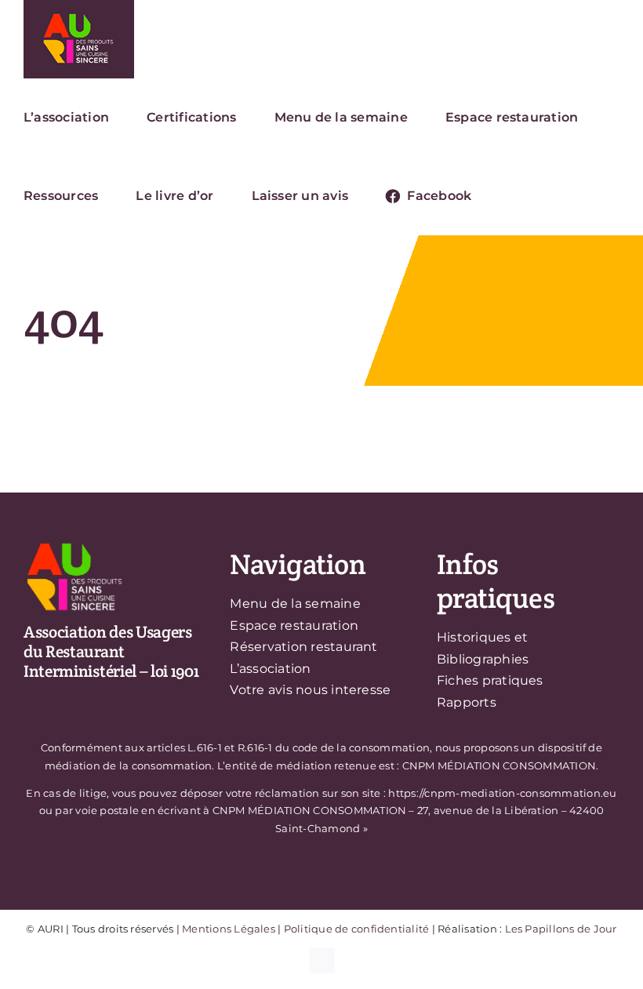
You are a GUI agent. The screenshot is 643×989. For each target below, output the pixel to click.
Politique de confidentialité (357, 928)
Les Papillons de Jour (561, 928)
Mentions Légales (228, 928)
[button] (513, 196)
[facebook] (322, 960)
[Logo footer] (74, 545)
